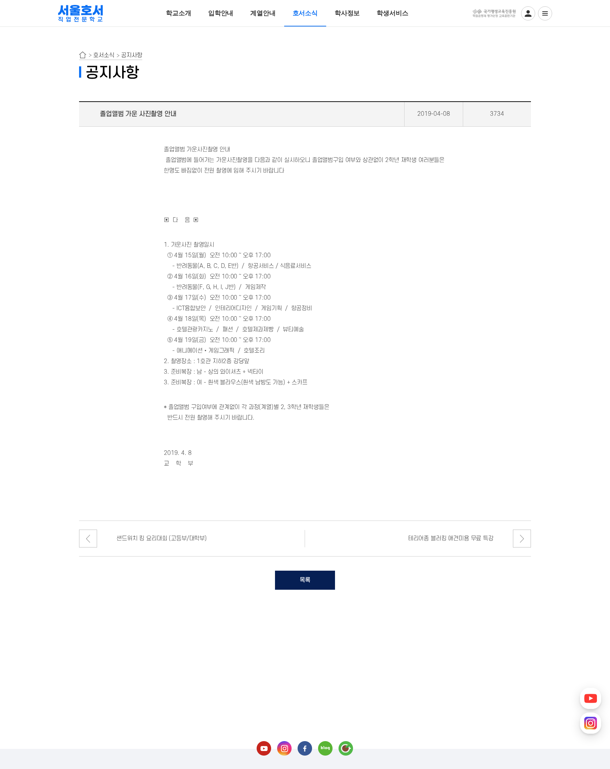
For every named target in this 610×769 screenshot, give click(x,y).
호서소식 (305, 13)
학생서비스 (392, 13)
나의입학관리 (528, 13)
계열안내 (262, 13)
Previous (88, 539)
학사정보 (347, 13)
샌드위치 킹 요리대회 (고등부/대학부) (161, 538)
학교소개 (178, 13)
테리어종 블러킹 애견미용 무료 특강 (451, 538)
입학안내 (220, 13)
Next (522, 539)
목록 (305, 580)
